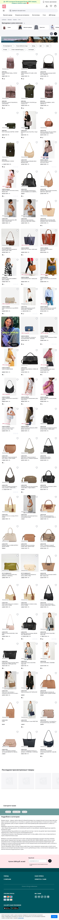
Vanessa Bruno (16, 812)
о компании (7, 879)
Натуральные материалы (22, 15)
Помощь (6, 876)
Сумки (19, 19)
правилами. (21, 918)
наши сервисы (39, 876)
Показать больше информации (29, 886)
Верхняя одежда (7, 15)
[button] (55, 6)
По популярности (7, 46)
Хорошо (54, 916)
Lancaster (8, 812)
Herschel (25, 812)
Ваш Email (31, 858)
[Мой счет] (47, 6)
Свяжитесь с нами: (40, 879)
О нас (44, 15)
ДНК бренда (52, 15)
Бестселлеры (36, 15)
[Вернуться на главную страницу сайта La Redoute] (4, 6)
